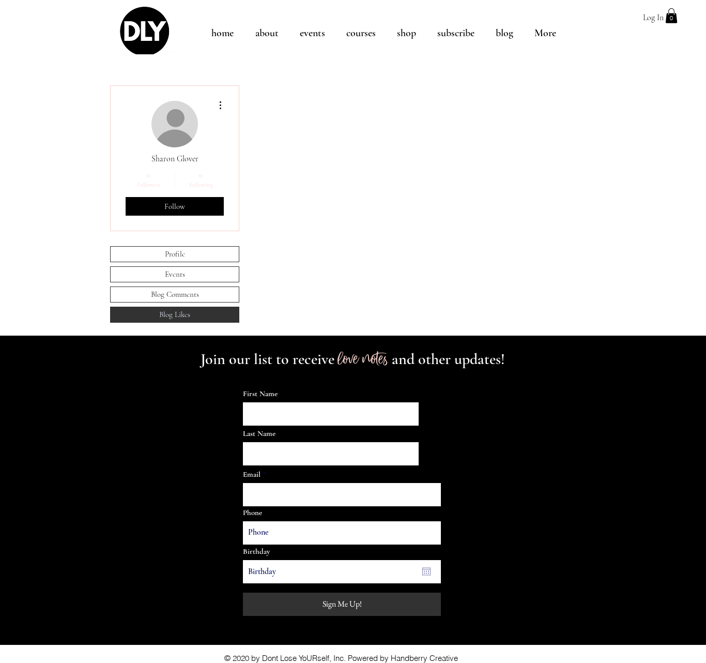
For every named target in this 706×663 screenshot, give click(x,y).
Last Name (259, 434)
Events (175, 274)
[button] (671, 15)
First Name (260, 394)
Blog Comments (175, 294)
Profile (175, 254)
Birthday (256, 551)
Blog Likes (174, 314)
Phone (252, 513)
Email (251, 474)
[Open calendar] (426, 571)
